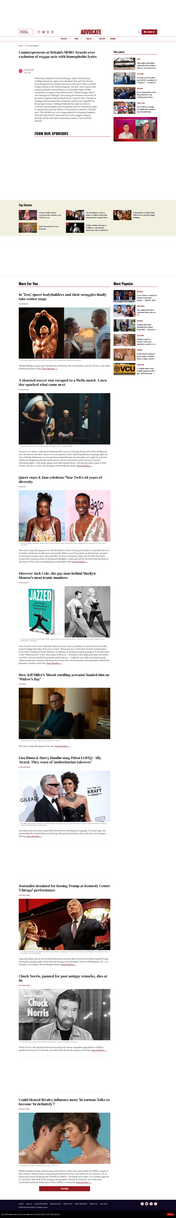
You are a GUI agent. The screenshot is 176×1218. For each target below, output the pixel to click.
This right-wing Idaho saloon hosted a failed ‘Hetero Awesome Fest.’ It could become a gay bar (146, 68)
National (140, 88)
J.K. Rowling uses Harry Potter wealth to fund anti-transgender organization (97, 215)
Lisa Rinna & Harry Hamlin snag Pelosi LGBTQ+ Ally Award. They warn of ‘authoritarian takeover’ (60, 760)
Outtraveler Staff (30, 69)
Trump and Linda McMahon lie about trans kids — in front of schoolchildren (146, 328)
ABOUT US (29, 1204)
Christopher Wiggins (25, 767)
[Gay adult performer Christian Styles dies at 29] (124, 311)
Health (88, 39)
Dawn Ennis (23, 486)
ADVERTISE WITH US (55, 1204)
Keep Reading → (50, 368)
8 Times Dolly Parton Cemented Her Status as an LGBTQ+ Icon (50, 215)
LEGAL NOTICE (103, 1204)
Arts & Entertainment (32, 46)
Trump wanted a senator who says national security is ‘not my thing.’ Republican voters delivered (146, 344)
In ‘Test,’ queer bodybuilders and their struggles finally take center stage (63, 296)
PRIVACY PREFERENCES (81, 1204)
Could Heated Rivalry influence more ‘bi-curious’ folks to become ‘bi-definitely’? (64, 1101)
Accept (170, 1214)
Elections (140, 74)
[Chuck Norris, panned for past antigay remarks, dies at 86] (64, 1014)
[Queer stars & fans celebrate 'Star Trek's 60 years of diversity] (64, 516)
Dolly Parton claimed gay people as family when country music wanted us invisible (146, 357)
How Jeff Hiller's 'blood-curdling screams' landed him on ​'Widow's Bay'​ (64, 677)
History (102, 39)
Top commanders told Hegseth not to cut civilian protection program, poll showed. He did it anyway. (146, 97)
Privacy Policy (40, 1214)
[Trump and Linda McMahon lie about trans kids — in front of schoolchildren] (124, 325)
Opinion (112, 39)
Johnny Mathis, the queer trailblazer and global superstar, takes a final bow (97, 227)
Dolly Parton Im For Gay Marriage (48, 227)
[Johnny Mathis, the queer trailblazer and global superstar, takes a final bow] (75, 228)
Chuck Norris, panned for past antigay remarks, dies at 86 (63, 978)
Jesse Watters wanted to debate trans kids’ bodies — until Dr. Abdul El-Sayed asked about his (147, 300)
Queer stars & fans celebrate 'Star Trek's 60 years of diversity (60, 479)
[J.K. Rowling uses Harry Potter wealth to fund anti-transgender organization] (75, 215)
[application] (135, 129)
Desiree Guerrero (24, 389)
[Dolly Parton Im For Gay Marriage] (28, 228)
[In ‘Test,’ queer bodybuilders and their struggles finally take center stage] (64, 333)
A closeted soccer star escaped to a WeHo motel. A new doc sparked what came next (63, 382)
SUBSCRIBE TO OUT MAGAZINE (24, 32)
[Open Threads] (48, 32)
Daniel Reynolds (24, 304)
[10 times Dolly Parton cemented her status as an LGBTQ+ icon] (28, 215)
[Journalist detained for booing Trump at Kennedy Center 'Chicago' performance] (64, 924)
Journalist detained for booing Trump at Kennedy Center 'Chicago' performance (64, 888)
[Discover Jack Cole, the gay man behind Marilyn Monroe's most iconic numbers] (64, 612)
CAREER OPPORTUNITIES (41, 1204)
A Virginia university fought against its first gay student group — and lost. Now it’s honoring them (146, 373)
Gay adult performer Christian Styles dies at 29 (146, 312)
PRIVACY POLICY (67, 1204)
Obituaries (141, 306)
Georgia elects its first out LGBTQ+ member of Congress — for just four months (147, 81)
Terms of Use (54, 1214)
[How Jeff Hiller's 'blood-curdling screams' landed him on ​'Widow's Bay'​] (64, 713)
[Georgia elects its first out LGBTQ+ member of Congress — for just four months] (124, 78)
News (76, 39)
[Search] (139, 32)
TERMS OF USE (93, 1204)
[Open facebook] (39, 32)
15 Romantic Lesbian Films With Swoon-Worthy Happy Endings (144, 215)
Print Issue (141, 103)
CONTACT (21, 1204)
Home (21, 46)
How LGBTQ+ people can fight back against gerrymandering (146, 109)
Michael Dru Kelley (25, 1109)
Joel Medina (23, 684)
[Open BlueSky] (43, 32)
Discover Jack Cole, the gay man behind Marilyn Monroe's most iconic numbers (57, 575)
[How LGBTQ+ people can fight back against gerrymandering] (124, 107)
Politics (64, 39)
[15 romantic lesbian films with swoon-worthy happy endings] (122, 215)
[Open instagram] (52, 32)
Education (140, 365)
